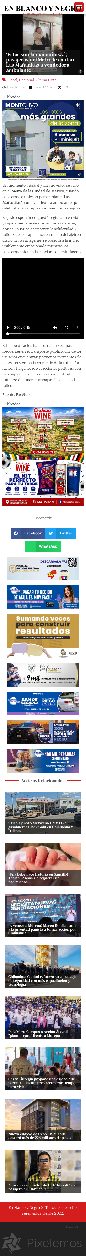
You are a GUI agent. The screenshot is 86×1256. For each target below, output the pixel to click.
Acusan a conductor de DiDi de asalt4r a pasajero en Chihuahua (41, 1186)
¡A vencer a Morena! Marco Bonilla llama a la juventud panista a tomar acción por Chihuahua (42, 929)
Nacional (26, 80)
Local (12, 80)
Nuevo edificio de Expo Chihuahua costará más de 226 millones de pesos (39, 1135)
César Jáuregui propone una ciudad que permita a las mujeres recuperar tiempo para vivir (41, 1082)
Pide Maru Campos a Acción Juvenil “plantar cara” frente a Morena (38, 1033)
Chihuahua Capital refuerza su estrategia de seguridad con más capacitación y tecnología (42, 980)
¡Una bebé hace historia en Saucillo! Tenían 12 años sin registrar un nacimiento (38, 878)
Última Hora (46, 80)
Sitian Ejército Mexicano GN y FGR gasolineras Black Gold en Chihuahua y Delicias (40, 826)
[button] (28, 533)
